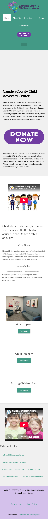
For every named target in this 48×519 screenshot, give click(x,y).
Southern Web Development (29, 515)
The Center (24, 331)
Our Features (24, 361)
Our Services (24, 390)
